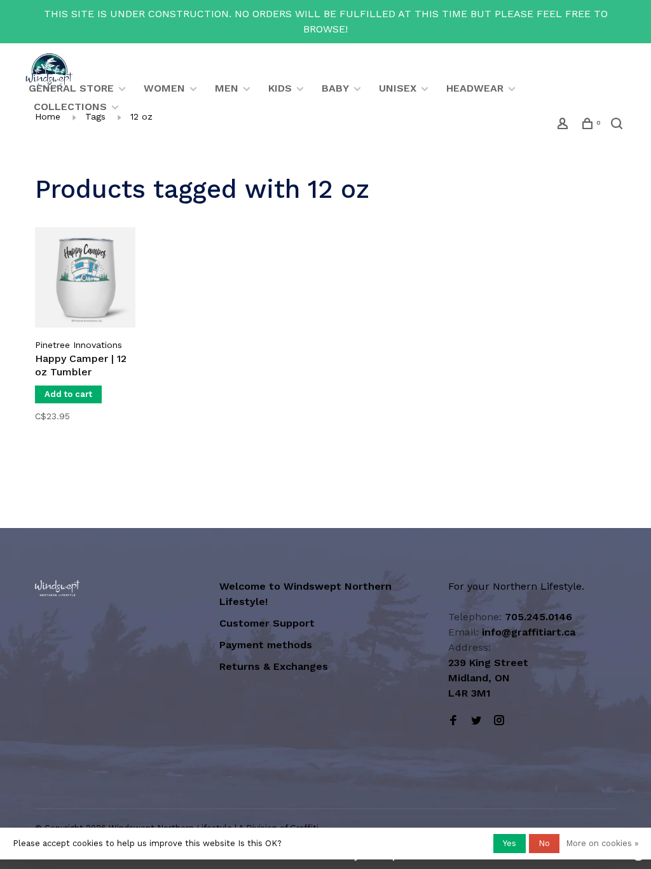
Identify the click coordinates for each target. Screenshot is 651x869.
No (544, 843)
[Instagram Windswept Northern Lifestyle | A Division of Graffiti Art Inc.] (499, 721)
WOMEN (164, 88)
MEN (226, 88)
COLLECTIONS (70, 107)
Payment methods (265, 645)
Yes (509, 843)
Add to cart (68, 394)
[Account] (564, 125)
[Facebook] (453, 721)
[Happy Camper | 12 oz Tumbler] (85, 279)
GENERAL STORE (71, 88)
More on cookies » (602, 843)
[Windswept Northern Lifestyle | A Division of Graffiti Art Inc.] (57, 588)
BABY (335, 88)
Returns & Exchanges (273, 666)
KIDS (280, 88)
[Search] (618, 125)
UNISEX (397, 88)
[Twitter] (476, 721)
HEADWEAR (475, 88)
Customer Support (267, 623)
